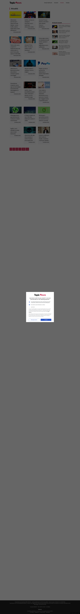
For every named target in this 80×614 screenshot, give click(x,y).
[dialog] (40, 307)
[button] (40, 307)
